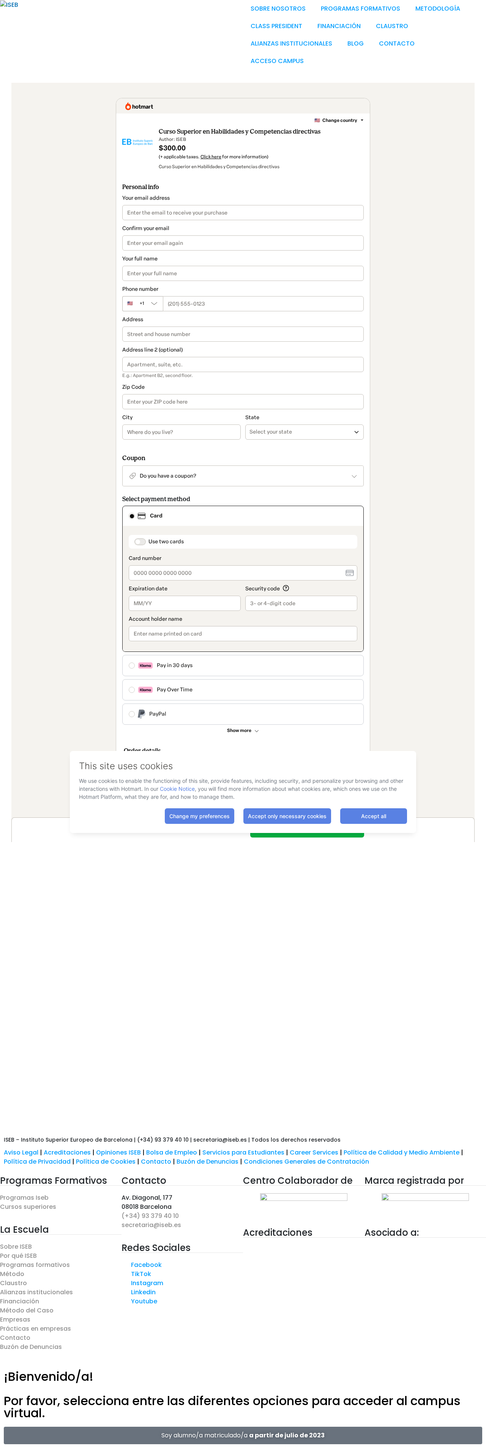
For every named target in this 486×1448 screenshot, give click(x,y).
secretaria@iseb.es (151, 1225)
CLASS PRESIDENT (276, 26)
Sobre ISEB (16, 1246)
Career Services (314, 1152)
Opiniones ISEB (118, 1152)
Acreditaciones (67, 1152)
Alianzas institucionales (36, 1292)
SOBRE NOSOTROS (278, 8)
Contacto (157, 1161)
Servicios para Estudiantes (243, 1152)
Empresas (15, 1319)
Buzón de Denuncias (210, 1161)
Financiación (19, 1301)
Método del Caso (27, 1310)
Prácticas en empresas (35, 1328)
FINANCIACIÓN (339, 26)
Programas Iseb (24, 1197)
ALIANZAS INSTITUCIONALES (291, 43)
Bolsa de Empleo (171, 1152)
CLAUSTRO (392, 26)
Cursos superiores (28, 1206)
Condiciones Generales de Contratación (306, 1161)
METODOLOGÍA (437, 8)
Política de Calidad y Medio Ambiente (401, 1152)
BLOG (355, 43)
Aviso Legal (21, 1152)
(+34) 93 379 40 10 (150, 1215)
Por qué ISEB (18, 1255)
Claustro (13, 1283)
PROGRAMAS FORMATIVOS (360, 8)
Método (12, 1274)
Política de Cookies (106, 1161)
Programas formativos (35, 1264)
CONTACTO (397, 43)
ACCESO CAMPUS (277, 61)
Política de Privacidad (37, 1161)
